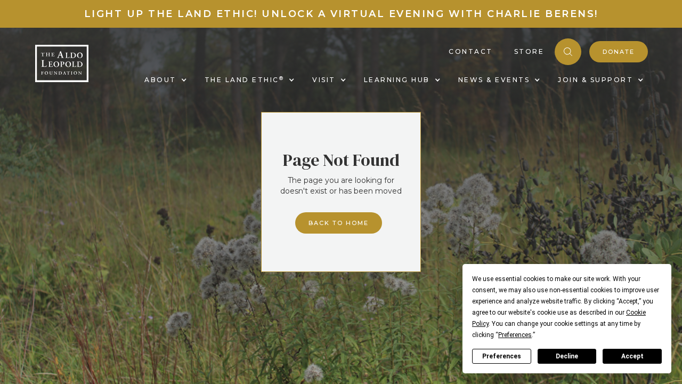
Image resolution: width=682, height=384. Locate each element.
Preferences (501, 356)
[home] (62, 63)
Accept (632, 356)
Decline (567, 356)
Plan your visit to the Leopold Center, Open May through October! (341, 14)
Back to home (338, 223)
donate (619, 51)
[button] (163, 80)
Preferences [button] (515, 335)
